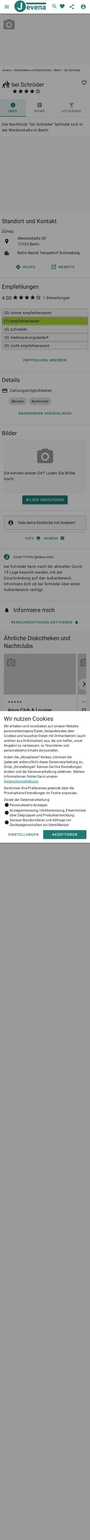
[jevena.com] (29, 6)
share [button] (72, 7)
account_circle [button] (83, 7)
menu (7, 7)
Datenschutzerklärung (21, 781)
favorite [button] (62, 6)
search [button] (54, 6)
